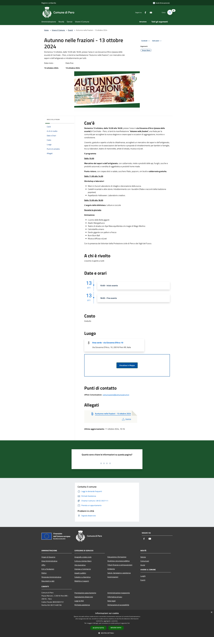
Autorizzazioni (112, 577)
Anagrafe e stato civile (82, 557)
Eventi (70, 30)
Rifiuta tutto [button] (116, 628)
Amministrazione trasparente (118, 592)
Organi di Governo (48, 557)
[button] (107, 633)
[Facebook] (144, 12)
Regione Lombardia (48, 3)
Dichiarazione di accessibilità (118, 605)
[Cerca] (170, 12)
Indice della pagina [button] (53, 119)
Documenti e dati (47, 581)
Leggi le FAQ (79, 600)
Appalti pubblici (80, 573)
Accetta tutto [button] (98, 628)
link (128, 623)
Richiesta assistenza (82, 605)
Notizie (143, 557)
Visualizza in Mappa (127, 365)
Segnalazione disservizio (83, 596)
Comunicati (144, 561)
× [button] (211, 612)
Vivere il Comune (58, 30)
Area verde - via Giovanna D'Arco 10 (107, 342)
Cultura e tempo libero (82, 561)
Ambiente (111, 569)
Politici (44, 573)
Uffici (43, 565)
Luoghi (143, 576)
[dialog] (107, 623)
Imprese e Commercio (82, 569)
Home (46, 30)
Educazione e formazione (116, 557)
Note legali (111, 600)
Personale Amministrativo (51, 577)
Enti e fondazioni (47, 569)
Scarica (128, 419)
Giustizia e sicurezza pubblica (118, 561)
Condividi (144, 41)
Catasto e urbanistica (82, 577)
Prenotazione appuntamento (85, 592)
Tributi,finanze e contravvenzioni (119, 565)
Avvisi (142, 565)
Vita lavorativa (79, 565)
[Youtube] (150, 12)
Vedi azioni (155, 41)
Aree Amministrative (49, 561)
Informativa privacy (114, 596)
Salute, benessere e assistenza (119, 573)
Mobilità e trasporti (81, 581)
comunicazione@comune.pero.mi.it (116, 394)
